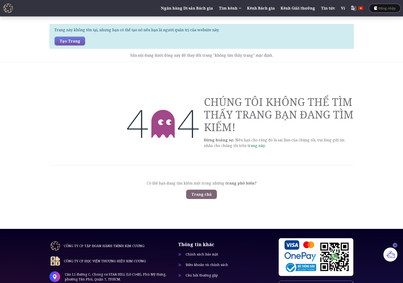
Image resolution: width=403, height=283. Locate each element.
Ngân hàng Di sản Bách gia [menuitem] (187, 8)
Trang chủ (201, 194)
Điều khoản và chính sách (207, 264)
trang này (256, 145)
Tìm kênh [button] (228, 8)
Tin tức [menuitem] (328, 8)
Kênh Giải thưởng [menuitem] (298, 8)
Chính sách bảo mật (202, 254)
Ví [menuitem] (343, 8)
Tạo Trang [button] (69, 41)
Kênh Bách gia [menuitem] (261, 8)
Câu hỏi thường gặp (202, 275)
